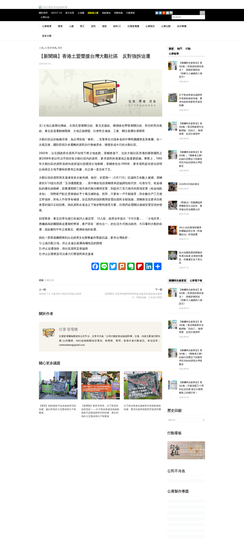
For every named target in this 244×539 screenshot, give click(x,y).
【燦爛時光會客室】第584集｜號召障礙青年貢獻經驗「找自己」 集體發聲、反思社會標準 (191, 129)
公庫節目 (150, 26)
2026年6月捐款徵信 (189, 184)
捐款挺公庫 (93, 13)
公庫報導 (46, 26)
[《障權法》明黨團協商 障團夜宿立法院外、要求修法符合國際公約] (172, 205)
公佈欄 (81, 13)
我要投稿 (118, 13)
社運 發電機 (68, 329)
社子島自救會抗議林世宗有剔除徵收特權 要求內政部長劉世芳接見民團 (143, 407)
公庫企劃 (166, 26)
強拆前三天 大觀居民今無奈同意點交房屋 (60, 293)
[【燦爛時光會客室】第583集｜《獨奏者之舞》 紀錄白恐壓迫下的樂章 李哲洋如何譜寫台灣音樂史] (172, 154)
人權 (71, 26)
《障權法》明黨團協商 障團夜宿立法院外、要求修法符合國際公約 (192, 206)
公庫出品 (45, 17)
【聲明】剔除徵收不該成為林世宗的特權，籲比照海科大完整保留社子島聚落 (57, 409)
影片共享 (70, 13)
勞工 (82, 26)
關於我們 (43, 13)
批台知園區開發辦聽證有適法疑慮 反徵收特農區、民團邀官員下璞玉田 (191, 258)
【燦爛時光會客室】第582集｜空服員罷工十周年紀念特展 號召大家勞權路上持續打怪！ (191, 387)
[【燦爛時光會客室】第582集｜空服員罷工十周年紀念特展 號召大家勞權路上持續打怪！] (172, 384)
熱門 (179, 48)
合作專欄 (181, 26)
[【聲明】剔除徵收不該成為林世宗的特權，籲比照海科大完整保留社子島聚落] (58, 385)
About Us (56, 13)
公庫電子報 (196, 280)
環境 (60, 26)
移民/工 (117, 26)
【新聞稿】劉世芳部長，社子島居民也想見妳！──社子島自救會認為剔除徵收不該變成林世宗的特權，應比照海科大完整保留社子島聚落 (100, 411)
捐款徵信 (106, 13)
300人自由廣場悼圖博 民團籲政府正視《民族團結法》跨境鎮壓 (191, 231)
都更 (104, 26)
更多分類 (46, 35)
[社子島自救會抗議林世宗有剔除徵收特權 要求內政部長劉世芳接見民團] (143, 385)
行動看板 (130, 13)
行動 (188, 48)
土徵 (41, 47)
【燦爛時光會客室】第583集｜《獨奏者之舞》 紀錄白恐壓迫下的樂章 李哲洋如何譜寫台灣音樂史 (191, 159)
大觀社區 (49, 280)
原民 (93, 26)
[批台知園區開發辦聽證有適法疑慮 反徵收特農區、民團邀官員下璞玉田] (172, 255)
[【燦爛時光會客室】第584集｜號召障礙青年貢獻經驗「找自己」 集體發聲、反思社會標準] (172, 126)
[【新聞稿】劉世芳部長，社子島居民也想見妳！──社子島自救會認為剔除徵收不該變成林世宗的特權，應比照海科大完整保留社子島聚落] (100, 385)
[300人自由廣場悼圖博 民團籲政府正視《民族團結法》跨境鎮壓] (172, 230)
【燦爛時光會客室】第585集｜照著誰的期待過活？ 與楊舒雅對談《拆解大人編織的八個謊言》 (191, 69)
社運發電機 (133, 26)
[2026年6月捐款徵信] (172, 186)
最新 (171, 48)
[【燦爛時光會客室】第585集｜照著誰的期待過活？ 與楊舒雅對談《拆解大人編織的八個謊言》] (172, 65)
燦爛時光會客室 (177, 280)
